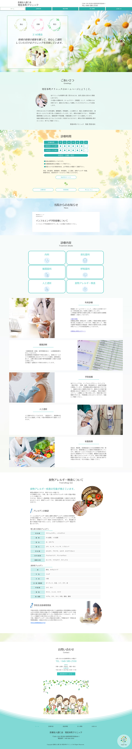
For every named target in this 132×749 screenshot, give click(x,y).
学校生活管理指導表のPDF (38, 622)
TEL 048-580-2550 (90, 5)
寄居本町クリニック (28, 5)
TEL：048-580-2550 (66, 661)
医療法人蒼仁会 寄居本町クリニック (66, 732)
